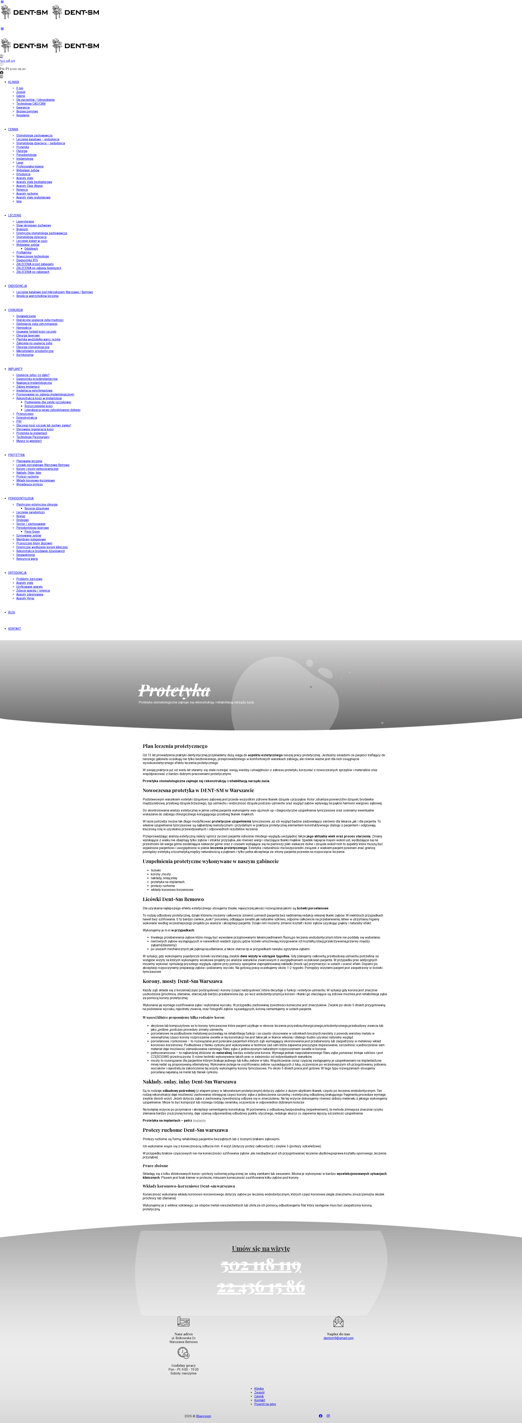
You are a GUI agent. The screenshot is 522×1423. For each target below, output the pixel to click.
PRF (19, 421)
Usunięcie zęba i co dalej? (33, 375)
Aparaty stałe (24, 178)
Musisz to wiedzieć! (29, 441)
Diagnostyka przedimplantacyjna (37, 379)
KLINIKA (13, 82)
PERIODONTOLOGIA (21, 498)
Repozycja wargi (27, 559)
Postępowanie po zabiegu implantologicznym (45, 394)
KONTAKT (14, 629)
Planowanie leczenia (29, 461)
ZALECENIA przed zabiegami (35, 264)
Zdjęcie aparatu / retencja (33, 591)
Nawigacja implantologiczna (34, 383)
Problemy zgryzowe (29, 579)
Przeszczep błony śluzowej (34, 543)
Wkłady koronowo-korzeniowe (35, 480)
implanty (199, 1120)
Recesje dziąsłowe (36, 508)
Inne (19, 201)
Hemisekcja (23, 328)
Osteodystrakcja (26, 418)
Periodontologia (26, 155)
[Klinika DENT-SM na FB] (261, 73)
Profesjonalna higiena (29, 166)
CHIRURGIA (15, 310)
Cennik (259, 1396)
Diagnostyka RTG (27, 260)
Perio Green (32, 532)
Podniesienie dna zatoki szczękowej (47, 402)
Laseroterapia (25, 221)
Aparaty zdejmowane (29, 594)
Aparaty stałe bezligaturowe (34, 182)
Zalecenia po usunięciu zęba (34, 343)
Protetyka (22, 147)
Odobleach (31, 249)
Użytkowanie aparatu (29, 587)
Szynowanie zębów (28, 535)
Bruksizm (22, 229)
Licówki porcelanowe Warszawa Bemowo (43, 465)
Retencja (22, 190)
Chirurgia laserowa (28, 335)
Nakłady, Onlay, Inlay (28, 473)
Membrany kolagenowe (31, 539)
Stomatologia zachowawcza (34, 135)
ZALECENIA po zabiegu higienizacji (38, 268)
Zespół (20, 92)
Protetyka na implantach (31, 433)
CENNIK (13, 129)
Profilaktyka (23, 252)
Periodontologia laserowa (32, 528)
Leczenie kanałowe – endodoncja (37, 139)
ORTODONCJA (17, 573)
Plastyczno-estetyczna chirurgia (37, 504)
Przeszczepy (25, 414)
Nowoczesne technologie (32, 256)
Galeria (20, 96)
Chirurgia (21, 151)
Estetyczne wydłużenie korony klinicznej (42, 547)
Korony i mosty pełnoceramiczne (37, 469)
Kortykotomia (24, 355)
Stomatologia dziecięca (31, 237)
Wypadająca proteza (29, 484)
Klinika (259, 1389)
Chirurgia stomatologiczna (32, 347)
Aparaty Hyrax (25, 598)
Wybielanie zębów (27, 170)
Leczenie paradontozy (30, 512)
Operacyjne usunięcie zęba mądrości (39, 320)
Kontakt (259, 1400)
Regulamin (22, 115)
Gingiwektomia (25, 555)
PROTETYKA (16, 455)
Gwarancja (23, 107)
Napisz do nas (338, 1333)
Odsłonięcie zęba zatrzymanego (37, 324)
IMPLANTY (15, 369)
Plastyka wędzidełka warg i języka (38, 339)
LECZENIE (14, 215)
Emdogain (22, 520)
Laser (19, 163)
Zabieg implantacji (28, 387)
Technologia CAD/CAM (30, 104)
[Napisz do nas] (338, 1322)
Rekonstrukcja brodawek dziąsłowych (40, 551)
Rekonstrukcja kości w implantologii (39, 398)
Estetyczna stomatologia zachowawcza (41, 233)
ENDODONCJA (17, 286)
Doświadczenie (26, 316)
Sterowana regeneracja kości (35, 429)
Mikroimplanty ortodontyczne (35, 351)
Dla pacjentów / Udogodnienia (35, 100)
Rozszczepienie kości (38, 406)
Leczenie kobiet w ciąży (32, 241)
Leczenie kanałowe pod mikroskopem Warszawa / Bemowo (54, 292)
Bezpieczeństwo (27, 111)
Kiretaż (20, 516)
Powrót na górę (265, 1404)
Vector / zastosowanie (30, 524)
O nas (19, 88)
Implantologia (24, 159)
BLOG (11, 612)
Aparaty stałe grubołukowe (33, 197)
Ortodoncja (23, 174)
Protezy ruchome (27, 477)
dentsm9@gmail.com (339, 1338)
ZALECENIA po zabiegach (32, 272)
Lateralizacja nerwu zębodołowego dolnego (52, 410)
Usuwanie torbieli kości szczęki (36, 332)
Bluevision (203, 1416)
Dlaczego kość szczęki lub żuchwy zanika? (43, 425)
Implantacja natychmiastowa (34, 391)
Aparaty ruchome (27, 194)
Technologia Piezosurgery (33, 437)
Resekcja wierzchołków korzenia (37, 296)
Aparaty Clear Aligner (29, 186)
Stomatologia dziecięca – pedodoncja (40, 143)
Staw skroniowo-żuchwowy (33, 225)
